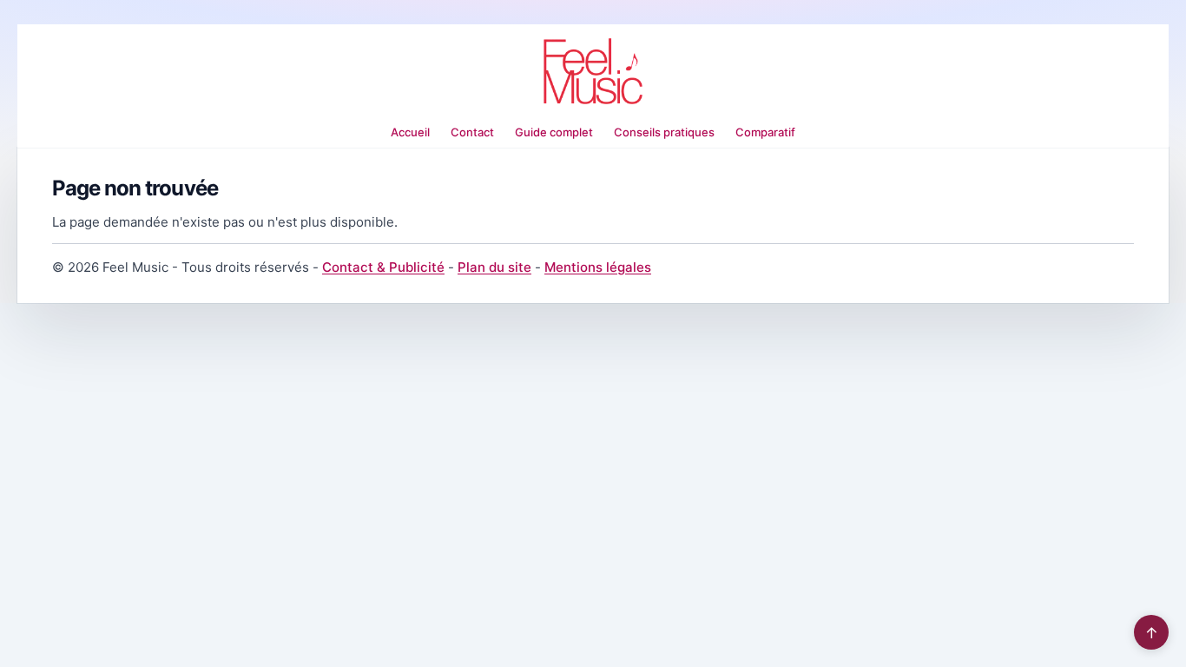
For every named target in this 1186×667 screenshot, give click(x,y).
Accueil (410, 132)
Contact (472, 132)
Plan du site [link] (494, 267)
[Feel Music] (593, 71)
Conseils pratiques (664, 132)
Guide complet (554, 132)
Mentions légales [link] (597, 267)
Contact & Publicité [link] (383, 267)
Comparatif (765, 132)
